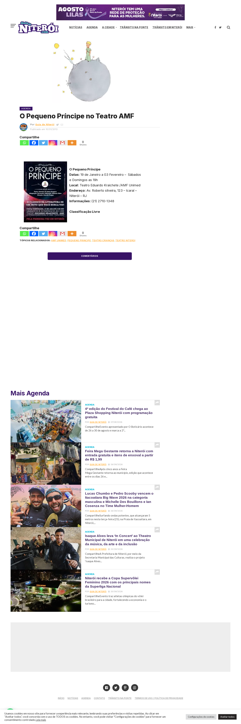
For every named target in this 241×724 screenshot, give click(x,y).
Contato (99, 698)
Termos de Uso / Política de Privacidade (159, 698)
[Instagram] (53, 142)
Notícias (75, 27)
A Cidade (108, 27)
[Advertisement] (200, 67)
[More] (72, 142)
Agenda (92, 27)
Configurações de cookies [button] (201, 716)
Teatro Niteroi (125, 240)
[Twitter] (43, 142)
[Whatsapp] (24, 142)
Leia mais (41, 719)
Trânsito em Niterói (167, 27)
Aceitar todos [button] (227, 716)
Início (61, 698)
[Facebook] (33, 142)
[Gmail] (62, 142)
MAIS (189, 27)
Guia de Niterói (44, 124)
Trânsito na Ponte (134, 27)
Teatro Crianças (103, 240)
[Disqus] (90, 335)
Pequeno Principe (79, 240)
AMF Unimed (58, 240)
